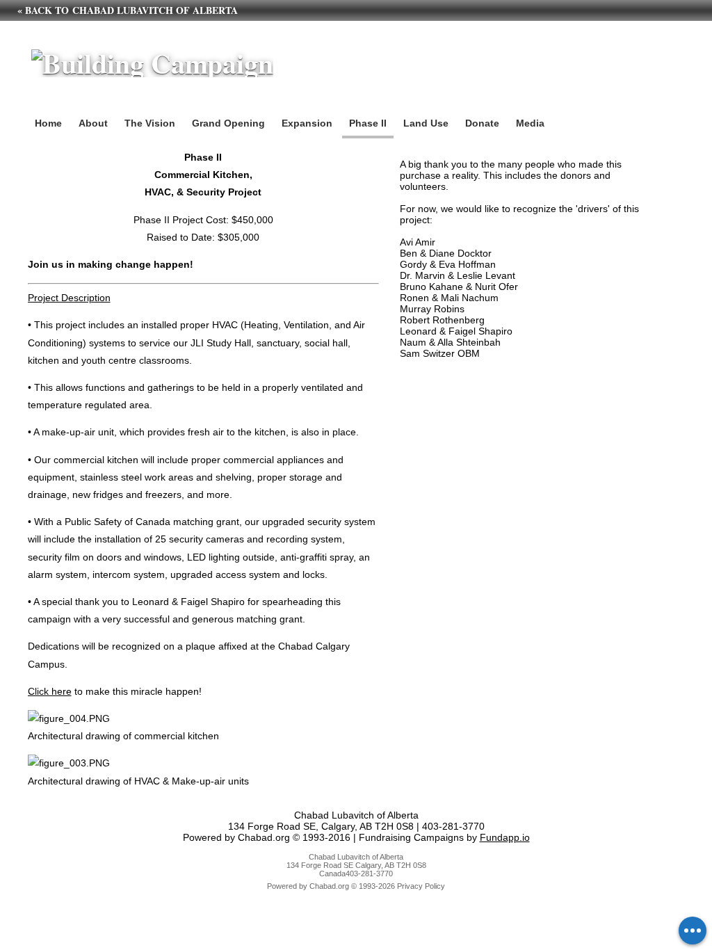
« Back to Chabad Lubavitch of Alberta (127, 10)
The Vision (149, 123)
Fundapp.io (505, 837)
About (93, 123)
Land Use (425, 123)
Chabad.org (329, 886)
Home (48, 123)
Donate (482, 123)
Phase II (368, 123)
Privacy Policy (421, 886)
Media (530, 123)
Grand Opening (228, 123)
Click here (50, 691)
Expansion (307, 123)
